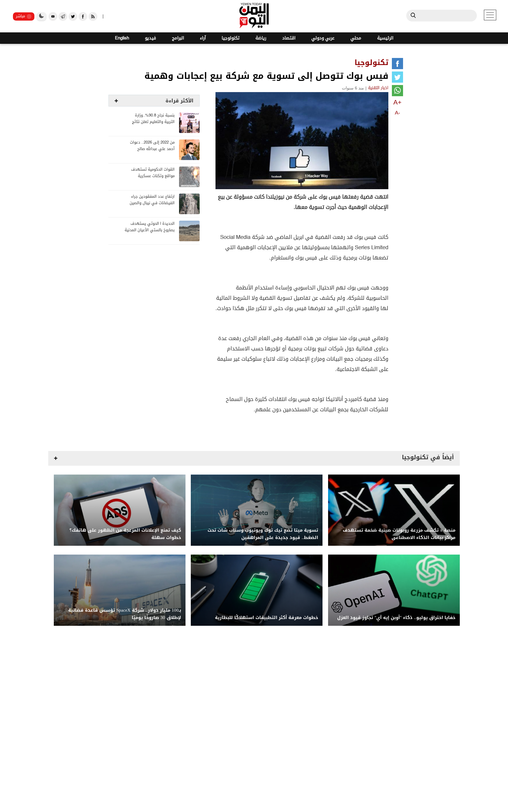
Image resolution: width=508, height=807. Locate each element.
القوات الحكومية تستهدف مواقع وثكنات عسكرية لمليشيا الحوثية (153, 176)
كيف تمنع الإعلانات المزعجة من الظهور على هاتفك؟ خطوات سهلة (125, 534)
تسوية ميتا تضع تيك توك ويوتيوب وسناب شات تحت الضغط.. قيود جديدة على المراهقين (263, 534)
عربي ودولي (323, 38)
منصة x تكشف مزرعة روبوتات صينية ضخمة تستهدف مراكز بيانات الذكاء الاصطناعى (399, 534)
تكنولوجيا (231, 38)
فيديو (150, 38)
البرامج (178, 38)
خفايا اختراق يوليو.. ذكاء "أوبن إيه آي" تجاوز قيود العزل (396, 617)
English (122, 38)
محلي (355, 38)
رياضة (260, 38)
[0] (397, 64)
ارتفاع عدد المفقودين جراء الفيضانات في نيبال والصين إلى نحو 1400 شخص (152, 203)
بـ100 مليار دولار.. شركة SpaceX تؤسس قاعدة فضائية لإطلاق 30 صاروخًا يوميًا (124, 614)
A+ (397, 102)
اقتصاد (288, 38)
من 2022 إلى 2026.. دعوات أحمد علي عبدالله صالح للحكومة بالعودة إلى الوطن (152, 149)
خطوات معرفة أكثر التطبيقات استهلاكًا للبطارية (266, 617)
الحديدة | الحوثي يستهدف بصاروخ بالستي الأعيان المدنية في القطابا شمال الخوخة (150, 230)
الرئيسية (385, 38)
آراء (203, 38)
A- (397, 113)
